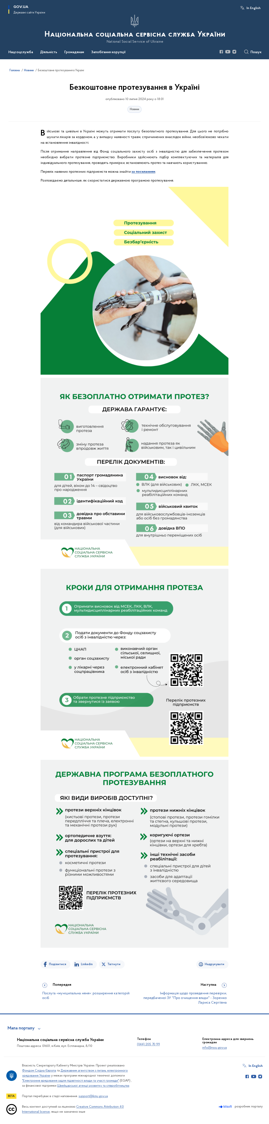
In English (254, 8)
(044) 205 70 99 (148, 1044)
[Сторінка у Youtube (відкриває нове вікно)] (227, 51)
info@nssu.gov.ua (214, 1047)
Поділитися (57, 964)
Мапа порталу (21, 1028)
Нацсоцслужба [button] (20, 52)
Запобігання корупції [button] (108, 52)
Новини (134, 109)
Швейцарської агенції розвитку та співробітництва (93, 1085)
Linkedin (87, 964)
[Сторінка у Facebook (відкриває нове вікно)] (221, 51)
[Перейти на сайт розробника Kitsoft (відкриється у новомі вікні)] (226, 1106)
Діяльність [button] (48, 52)
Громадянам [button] (74, 52)
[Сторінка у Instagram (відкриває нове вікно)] (234, 51)
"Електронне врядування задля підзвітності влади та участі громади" (70, 1080)
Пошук (256, 52)
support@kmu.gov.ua (93, 1096)
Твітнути (113, 964)
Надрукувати (214, 964)
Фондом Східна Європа (39, 1070)
